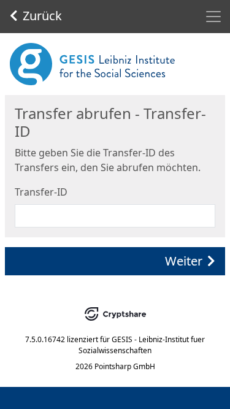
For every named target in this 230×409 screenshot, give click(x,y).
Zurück (42, 15)
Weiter (183, 261)
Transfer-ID (41, 192)
